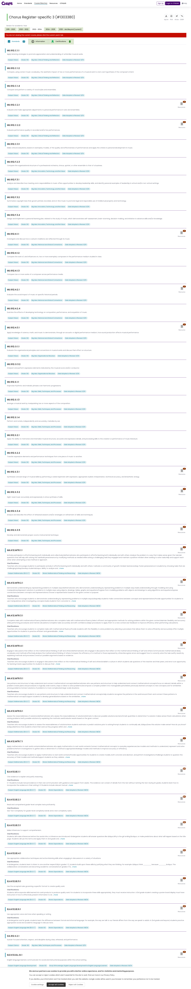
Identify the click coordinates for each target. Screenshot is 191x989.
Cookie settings (37, 984)
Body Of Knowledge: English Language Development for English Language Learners (78, 966)
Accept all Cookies (56, 984)
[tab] (16, 42)
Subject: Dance (13, 945)
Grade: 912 (25, 60)
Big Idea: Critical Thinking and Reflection (45, 60)
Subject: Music (13, 60)
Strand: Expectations (56, 790)
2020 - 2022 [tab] (23, 29)
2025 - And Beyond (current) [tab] (70, 29)
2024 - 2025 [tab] (50, 29)
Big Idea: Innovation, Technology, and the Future (48, 171)
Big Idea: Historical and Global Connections (47, 245)
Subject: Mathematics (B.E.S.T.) (18, 573)
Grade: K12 (36, 573)
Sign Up (160, 3)
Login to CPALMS (172, 3)
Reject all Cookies (76, 984)
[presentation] (11, 29)
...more (61, 568)
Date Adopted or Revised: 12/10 (73, 60)
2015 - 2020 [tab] (10, 29)
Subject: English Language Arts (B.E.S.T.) (21, 790)
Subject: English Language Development (22, 966)
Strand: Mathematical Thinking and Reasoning (59, 573)
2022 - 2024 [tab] (37, 29)
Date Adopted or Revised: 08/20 (89, 573)
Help (185, 3)
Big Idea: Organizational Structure (43, 356)
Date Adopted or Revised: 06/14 (121, 966)
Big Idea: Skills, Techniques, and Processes (46, 391)
